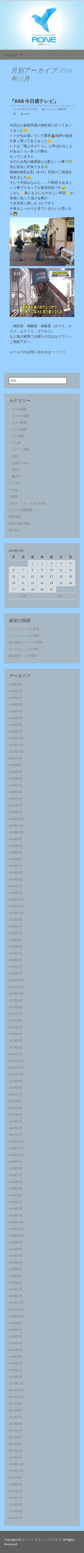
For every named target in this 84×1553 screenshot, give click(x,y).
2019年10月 (16, 1235)
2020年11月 (16, 1148)
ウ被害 (13, 497)
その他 (13, 490)
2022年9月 (15, 1000)
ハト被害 (18, 436)
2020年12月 (16, 1141)
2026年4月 (15, 711)
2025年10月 (16, 752)
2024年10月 (16, 832)
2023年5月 (15, 946)
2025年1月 (15, 812)
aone (27, 114)
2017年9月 (15, 1404)
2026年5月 (15, 704)
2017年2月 (15, 1451)
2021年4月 (15, 1115)
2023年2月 (15, 967)
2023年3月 (15, 960)
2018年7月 (15, 1336)
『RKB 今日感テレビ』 (34, 101)
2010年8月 (15, 1511)
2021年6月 (15, 1101)
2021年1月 (15, 1135)
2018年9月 (15, 1323)
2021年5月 (15, 1108)
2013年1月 (15, 1498)
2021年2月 (15, 1128)
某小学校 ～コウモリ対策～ (27, 642)
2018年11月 (16, 1309)
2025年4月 (15, 792)
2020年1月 (15, 1215)
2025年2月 (15, 805)
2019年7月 (15, 1256)
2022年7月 (15, 1014)
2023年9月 (15, 920)
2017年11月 (16, 1390)
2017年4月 (15, 1437)
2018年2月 (15, 1370)
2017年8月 (15, 1410)
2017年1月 (15, 1457)
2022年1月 (15, 1054)
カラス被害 (19, 409)
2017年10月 (16, 1397)
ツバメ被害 (18, 429)
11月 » (61, 596)
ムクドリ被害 (21, 449)
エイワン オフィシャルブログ (42, 1540)
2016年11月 (16, 1464)
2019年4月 (15, 1276)
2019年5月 (15, 1269)
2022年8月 (15, 1007)
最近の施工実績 (19, 523)
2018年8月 (15, 1330)
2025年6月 (15, 778)
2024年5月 (15, 866)
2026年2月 (15, 725)
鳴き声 (16, 476)
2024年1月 (15, 893)
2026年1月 (15, 731)
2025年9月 (15, 758)
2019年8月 (15, 1249)
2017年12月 (16, 1383)
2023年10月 (16, 913)
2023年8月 (15, 926)
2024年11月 (16, 825)
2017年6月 (15, 1424)
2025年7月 (15, 772)
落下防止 (15, 530)
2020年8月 (15, 1168)
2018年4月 (15, 1356)
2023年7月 (15, 933)
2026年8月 (15, 684)
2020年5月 (15, 1188)
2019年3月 (15, 1283)
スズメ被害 (19, 423)
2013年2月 (15, 1491)
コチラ (61, 352)
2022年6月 (15, 1020)
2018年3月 (15, 1363)
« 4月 (23, 596)
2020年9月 (15, 1162)
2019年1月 (15, 1296)
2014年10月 (16, 1471)
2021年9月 (15, 1081)
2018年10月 (16, 1316)
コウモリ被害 (21, 416)
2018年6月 (15, 1343)
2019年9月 (15, 1242)
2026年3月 (15, 718)
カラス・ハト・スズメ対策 (27, 503)
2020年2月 (15, 1209)
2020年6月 (15, 1182)
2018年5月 (15, 1350)
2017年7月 (15, 1417)
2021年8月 (15, 1088)
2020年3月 (15, 1202)
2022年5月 (15, 1027)
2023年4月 (15, 953)
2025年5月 (15, 785)
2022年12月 (16, 980)
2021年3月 (15, 1121)
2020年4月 (15, 1195)
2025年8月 (15, 765)
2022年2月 (15, 1047)
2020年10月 (16, 1155)
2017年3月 (15, 1444)
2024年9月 (15, 839)
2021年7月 (15, 1094)
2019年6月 (15, 1262)
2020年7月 (15, 1175)
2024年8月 (15, 846)
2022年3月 (15, 1041)
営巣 (15, 456)
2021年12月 (16, 1061)
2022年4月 (15, 1034)
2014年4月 (15, 1477)
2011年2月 (15, 1504)
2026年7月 (15, 691)
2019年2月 (15, 1289)
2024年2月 (15, 886)
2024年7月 (15, 852)
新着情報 (15, 517)
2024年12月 (16, 819)
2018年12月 (16, 1303)
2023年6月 (15, 940)
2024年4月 (15, 873)
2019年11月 (16, 1229)
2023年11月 (16, 906)
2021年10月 (16, 1074)
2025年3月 (15, 799)
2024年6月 (15, 859)
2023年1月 (15, 973)
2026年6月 (15, 698)
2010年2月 (15, 1518)
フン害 (16, 443)
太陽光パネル (21, 463)
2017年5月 (15, 1430)
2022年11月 (16, 987)
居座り (16, 470)
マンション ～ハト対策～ (25, 629)
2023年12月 (16, 899)
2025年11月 (16, 745)
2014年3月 (15, 1484)
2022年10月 (16, 994)
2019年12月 (16, 1222)
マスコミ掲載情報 (21, 510)
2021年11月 (16, 1067)
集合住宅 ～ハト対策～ (24, 656)
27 (13, 589)
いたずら (15, 483)
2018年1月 (15, 1377)
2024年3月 (15, 879)
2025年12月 (16, 738)
